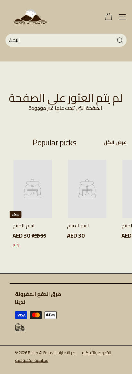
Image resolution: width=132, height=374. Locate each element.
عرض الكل (115, 142)
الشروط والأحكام (96, 352)
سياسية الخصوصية (31, 360)
